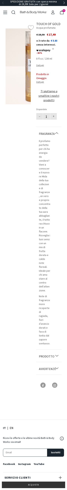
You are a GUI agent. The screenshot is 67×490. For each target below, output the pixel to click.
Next (64, 3)
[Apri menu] (5, 12)
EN (11, 428)
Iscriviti (55, 452)
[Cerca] (13, 12)
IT (4, 428)
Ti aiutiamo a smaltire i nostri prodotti (49, 95)
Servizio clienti (17, 478)
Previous (3, 3)
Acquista (33, 484)
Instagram (24, 464)
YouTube (39, 464)
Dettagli (40, 65)
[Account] (53, 12)
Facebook (9, 464)
